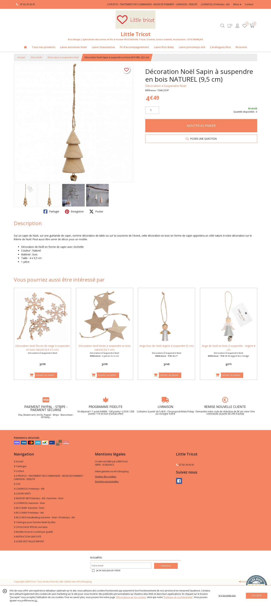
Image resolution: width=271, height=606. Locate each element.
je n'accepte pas (227, 595)
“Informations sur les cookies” (131, 597)
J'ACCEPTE (256, 595)
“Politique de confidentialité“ (178, 597)
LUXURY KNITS (23, 493)
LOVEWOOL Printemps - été (29, 488)
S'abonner (166, 565)
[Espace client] (237, 26)
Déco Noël (36, 57)
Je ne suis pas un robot (108, 570)
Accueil (21, 57)
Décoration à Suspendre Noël (165, 86)
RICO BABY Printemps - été (29, 512)
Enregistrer (77, 211)
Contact (249, 4)
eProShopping (84, 581)
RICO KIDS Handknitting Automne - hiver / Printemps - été (45, 517)
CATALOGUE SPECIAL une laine (31, 527)
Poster (99, 211)
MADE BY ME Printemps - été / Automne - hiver (39, 498)
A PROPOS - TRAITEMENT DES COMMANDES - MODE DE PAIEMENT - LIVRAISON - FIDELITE (49, 477)
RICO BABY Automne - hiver (29, 507)
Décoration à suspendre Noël (63, 57)
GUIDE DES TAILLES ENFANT (29, 541)
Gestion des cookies (105, 476)
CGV (17, 484)
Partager (53, 211)
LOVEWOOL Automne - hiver (30, 503)
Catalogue (21, 466)
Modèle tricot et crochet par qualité (34, 531)
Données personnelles (107, 481)
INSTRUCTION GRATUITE (28, 536)
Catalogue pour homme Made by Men (35, 522)
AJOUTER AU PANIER (201, 126)
